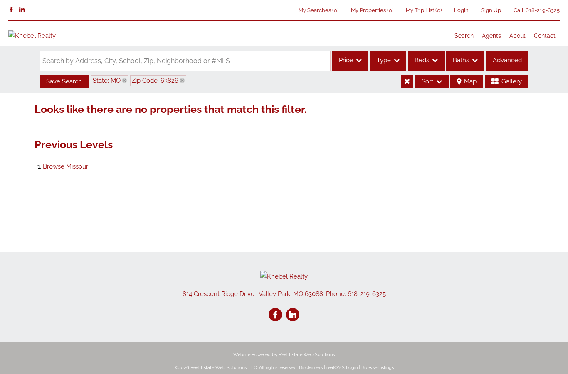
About (517, 35)
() (318, 10)
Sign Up (491, 10)
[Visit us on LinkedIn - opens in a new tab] (22, 10)
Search (464, 35)
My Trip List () (424, 10)
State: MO (107, 80)
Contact (545, 35)
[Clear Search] (407, 81)
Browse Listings (377, 367)
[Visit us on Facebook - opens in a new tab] (11, 10)
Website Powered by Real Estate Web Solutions (284, 354)
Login (461, 10)
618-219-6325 (543, 10)
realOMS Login (342, 367)
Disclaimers (311, 367)
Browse (66, 166)
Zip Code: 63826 (155, 80)
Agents (491, 35)
